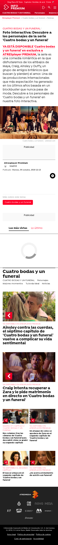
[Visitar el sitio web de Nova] (39, 504)
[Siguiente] (53, 2)
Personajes (40, 13)
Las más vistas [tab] (18, 228)
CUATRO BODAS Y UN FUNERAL (16, 13)
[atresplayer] (43, 7)
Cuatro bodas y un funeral (18, 202)
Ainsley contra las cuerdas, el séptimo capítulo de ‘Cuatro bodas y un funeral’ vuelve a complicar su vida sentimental (28, 335)
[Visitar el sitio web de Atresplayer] (49, 511)
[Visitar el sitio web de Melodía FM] (39, 511)
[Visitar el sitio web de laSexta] (19, 504)
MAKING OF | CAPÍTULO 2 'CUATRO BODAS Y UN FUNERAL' (13, 428)
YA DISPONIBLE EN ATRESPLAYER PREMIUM (21, 324)
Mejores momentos (13, 283)
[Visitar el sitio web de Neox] (29, 504)
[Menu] (54, 7)
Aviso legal (11, 534)
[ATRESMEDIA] (29, 494)
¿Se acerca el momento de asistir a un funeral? (41, 474)
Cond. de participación (23, 539)
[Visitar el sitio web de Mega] (49, 504)
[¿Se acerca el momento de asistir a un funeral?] (42, 458)
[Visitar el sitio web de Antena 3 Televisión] (9, 505)
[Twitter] (5, 166)
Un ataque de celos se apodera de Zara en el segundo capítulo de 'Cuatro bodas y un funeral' (41, 436)
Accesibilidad (38, 539)
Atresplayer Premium (11, 18)
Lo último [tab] (36, 228)
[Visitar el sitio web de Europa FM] (29, 511)
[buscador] (49, 7)
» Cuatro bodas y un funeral (33, 18)
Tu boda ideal (32, 283)
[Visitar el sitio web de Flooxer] (29, 518)
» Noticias (50, 18)
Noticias (46, 283)
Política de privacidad (25, 534)
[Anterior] (5, 2)
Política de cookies (43, 534)
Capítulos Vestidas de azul (34, 2)
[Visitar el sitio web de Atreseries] (9, 511)
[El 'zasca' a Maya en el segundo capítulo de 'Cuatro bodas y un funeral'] (15, 458)
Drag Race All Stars (15, 2)
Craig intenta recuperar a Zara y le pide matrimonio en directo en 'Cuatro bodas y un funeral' (28, 394)
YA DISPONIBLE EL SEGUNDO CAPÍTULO (15, 469)
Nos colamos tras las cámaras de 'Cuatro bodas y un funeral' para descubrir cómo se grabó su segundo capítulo (15, 438)
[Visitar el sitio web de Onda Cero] (19, 511)
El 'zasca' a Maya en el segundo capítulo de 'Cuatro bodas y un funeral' (13, 476)
